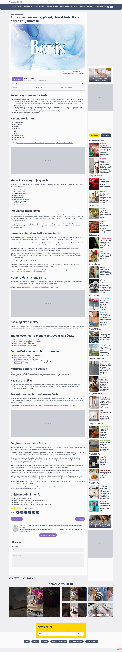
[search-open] (111, 7)
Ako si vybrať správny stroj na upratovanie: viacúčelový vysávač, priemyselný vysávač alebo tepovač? (105, 385)
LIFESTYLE (103, 144)
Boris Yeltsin (18, 355)
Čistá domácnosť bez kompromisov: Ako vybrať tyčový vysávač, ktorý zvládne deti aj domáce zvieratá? (105, 493)
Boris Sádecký (18, 345)
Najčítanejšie (94, 135)
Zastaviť (15, 87)
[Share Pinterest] (29, 512)
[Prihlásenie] (108, 7)
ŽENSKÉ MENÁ (17, 7)
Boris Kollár (18, 342)
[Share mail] (37, 512)
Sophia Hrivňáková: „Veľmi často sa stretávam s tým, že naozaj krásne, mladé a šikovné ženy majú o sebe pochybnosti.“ (105, 166)
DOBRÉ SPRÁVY (104, 299)
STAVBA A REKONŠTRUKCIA (105, 398)
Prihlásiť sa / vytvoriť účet (48, 535)
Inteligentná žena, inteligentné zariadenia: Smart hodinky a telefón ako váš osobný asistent (105, 287)
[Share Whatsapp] (21, 512)
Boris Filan (17, 340)
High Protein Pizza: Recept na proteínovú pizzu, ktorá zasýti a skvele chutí (105, 214)
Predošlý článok (16, 519)
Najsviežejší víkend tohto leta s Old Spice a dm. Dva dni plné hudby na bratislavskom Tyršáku (105, 151)
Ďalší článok (80, 519)
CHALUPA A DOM (105, 427)
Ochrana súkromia (76, 641)
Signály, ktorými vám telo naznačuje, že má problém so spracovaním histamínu (105, 198)
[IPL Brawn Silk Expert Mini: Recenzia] (100, 610)
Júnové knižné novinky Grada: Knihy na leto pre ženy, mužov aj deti (105, 507)
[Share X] (25, 512)
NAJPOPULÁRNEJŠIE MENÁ (69, 7)
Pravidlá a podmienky (59, 641)
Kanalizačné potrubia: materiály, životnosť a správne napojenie (104, 433)
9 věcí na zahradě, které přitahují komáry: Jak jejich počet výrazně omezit (105, 244)
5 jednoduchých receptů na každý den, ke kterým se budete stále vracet (105, 256)
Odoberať (80, 634)
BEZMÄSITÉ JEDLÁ (105, 470)
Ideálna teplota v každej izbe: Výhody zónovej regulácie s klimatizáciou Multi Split (105, 447)
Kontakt (35, 641)
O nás (27, 641)
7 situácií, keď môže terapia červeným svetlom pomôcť (105, 183)
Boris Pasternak (19, 361)
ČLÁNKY (82, 7)
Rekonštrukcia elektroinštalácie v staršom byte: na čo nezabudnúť (105, 404)
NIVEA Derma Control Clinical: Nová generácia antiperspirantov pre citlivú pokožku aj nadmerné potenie (105, 320)
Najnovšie (106, 135)
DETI (101, 332)
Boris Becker (18, 357)
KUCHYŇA (103, 457)
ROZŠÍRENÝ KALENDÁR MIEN (96, 7)
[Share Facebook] (18, 512)
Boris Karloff (18, 363)
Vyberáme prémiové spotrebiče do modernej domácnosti (104, 463)
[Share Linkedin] (33, 512)
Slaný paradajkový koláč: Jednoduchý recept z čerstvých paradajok (105, 228)
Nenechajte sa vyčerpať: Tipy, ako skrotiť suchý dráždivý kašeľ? (105, 272)
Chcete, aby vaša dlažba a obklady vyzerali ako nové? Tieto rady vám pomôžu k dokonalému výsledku (105, 369)
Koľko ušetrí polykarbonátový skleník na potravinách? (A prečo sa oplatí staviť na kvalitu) (105, 351)
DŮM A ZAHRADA (105, 238)
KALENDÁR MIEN (52, 7)
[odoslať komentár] (81, 564)
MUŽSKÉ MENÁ (28, 7)
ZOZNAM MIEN (40, 7)
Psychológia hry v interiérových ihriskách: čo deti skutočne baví (105, 336)
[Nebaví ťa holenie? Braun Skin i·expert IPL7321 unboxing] (74, 610)
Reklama (45, 641)
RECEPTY (102, 209)
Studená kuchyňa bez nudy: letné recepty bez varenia (105, 474)
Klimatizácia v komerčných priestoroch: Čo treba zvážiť (105, 417)
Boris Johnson (18, 359)
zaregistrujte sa (52, 529)
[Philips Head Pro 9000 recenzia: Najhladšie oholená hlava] (100, 594)
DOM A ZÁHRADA (105, 345)
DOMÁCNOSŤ (104, 362)
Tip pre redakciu (91, 641)
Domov (12, 14)
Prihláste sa (23, 526)
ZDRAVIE (102, 179)
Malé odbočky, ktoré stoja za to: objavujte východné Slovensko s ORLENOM (105, 305)
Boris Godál (17, 343)
